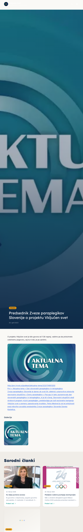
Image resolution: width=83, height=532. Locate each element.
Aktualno (12, 308)
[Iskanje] (72, 4)
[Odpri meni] (77, 4)
